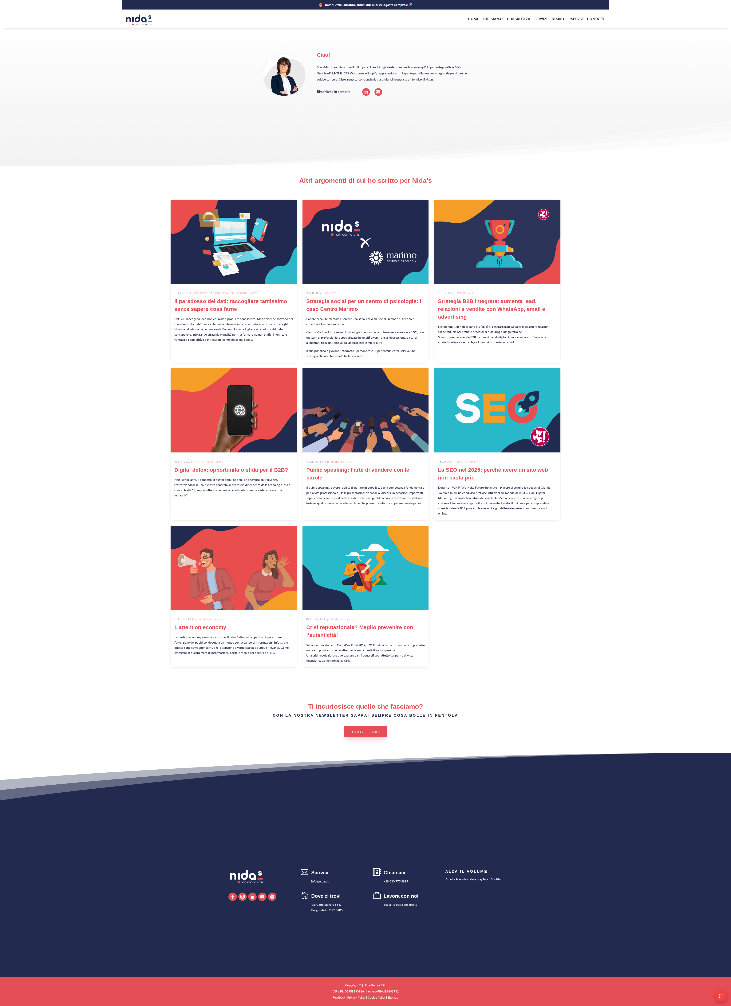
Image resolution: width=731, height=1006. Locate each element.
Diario (558, 19)
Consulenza (518, 19)
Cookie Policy (376, 997)
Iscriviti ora (365, 731)
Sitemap (393, 997)
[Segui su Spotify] (272, 897)
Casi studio (330, 293)
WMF (471, 293)
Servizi (541, 19)
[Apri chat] (721, 996)
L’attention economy (200, 627)
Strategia (461, 293)
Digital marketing (202, 293)
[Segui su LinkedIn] (252, 897)
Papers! (575, 19)
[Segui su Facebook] (232, 897)
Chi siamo (493, 19)
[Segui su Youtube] (262, 897)
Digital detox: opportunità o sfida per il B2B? (231, 470)
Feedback (339, 997)
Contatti (595, 19)
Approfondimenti (203, 461)
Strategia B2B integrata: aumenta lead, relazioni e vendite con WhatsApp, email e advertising (491, 309)
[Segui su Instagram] (242, 897)
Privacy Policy (356, 997)
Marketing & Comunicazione (230, 293)
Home (473, 19)
